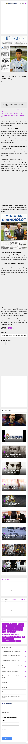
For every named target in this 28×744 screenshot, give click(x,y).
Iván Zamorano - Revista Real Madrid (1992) (12, 113)
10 (4, 565)
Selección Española (17, 636)
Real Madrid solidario (11, 632)
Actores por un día (6, 623)
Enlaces (4, 625)
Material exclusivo (18, 628)
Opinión (8, 630)
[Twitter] (23, 3)
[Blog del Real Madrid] (11, 4)
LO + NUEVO (5, 579)
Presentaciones (19, 630)
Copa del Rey (14, 623)
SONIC (23, 636)
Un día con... (18, 640)
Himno (14, 625)
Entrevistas (9, 625)
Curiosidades (21, 623)
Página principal (5, 712)
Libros (22, 625)
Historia (18, 625)
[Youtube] (20, 3)
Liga (3, 628)
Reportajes (15, 634)
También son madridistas (8, 638)
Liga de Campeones (9, 628)
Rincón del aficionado (7, 636)
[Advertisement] (14, 20)
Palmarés (13, 630)
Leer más (5, 427)
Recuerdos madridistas (7, 634)
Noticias (4, 630)
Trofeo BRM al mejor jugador (9, 640)
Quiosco (4, 632)
